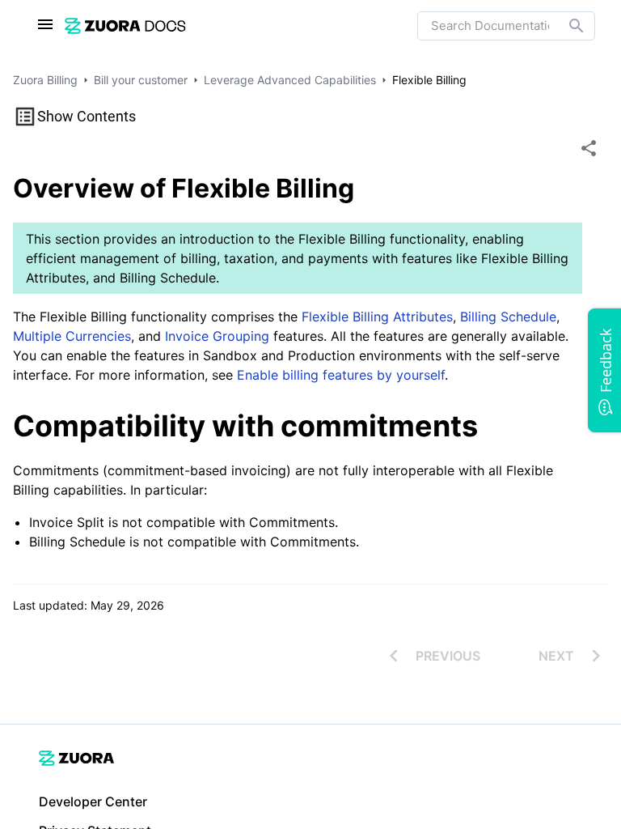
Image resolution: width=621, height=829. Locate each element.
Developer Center (93, 801)
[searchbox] (565, 25)
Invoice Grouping (217, 336)
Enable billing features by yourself (341, 375)
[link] (125, 25)
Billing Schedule (508, 316)
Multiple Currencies (72, 336)
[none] (588, 148)
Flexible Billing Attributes (377, 316)
